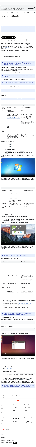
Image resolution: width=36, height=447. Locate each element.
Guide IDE (17, 12)
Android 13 (2, 423)
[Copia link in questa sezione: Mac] (4, 183)
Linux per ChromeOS (8, 368)
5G (13, 411)
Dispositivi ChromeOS (27, 407)
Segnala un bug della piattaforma (29, 417)
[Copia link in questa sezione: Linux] (4, 252)
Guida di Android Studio (16, 418)
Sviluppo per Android (31, 363)
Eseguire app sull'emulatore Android (24, 41)
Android (2, 405)
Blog (1, 412)
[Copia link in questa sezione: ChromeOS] (7, 362)
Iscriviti (15, 442)
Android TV (25, 410)
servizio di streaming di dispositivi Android (11, 44)
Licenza (5, 440)
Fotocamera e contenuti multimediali (18, 408)
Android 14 (2, 421)
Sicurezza (2, 408)
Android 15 (2, 420)
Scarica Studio (15, 422)
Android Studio (4, 3)
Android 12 (2, 424)
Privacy (14, 410)
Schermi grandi (26, 404)
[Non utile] (34, 12)
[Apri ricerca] (23, 1)
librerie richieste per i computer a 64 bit (24, 303)
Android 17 (2, 417)
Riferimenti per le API (15, 421)
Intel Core (8, 274)
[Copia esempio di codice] (34, 321)
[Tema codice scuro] (33, 321)
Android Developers (3, 12)
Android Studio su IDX (6, 47)
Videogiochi (14, 404)
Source (2, 409)
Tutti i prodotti (3, 437)
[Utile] (33, 12)
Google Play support (27, 421)
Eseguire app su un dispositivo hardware (24, 386)
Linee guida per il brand (10, 440)
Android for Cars (26, 408)
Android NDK (14, 424)
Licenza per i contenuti (28, 394)
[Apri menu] (1, 1)
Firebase (2, 434)
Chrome (2, 433)
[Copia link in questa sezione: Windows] (6, 95)
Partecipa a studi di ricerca (28, 422)
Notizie (2, 411)
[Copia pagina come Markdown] (23, 16)
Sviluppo (8, 12)
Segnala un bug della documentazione (27, 419)
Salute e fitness (15, 407)
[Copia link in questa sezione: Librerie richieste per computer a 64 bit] (18, 317)
